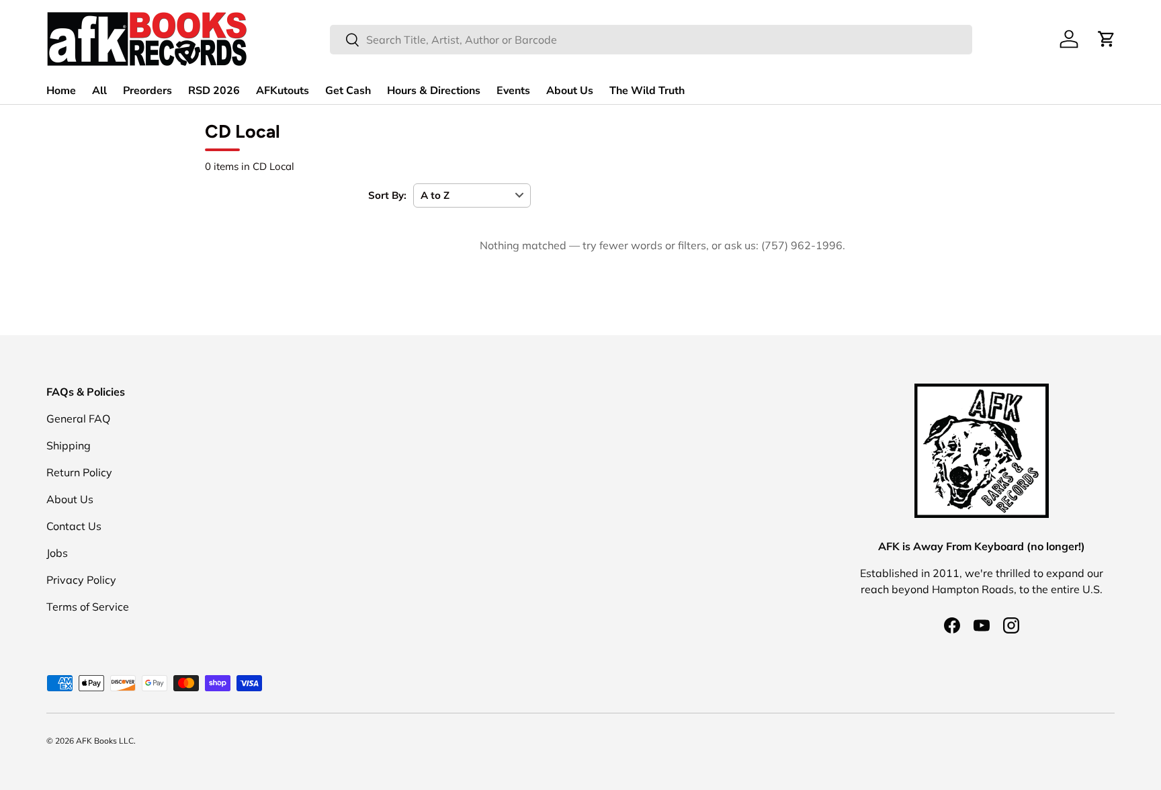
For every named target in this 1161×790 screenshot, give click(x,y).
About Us (569, 90)
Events (513, 90)
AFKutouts (282, 90)
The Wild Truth (647, 90)
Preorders (147, 90)
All (99, 90)
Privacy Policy (81, 579)
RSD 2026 (214, 90)
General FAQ (78, 418)
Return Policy (79, 472)
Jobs (57, 553)
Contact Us (73, 526)
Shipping (68, 445)
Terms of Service (87, 606)
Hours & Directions (433, 90)
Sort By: (387, 195)
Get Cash (348, 90)
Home (61, 90)
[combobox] (651, 39)
